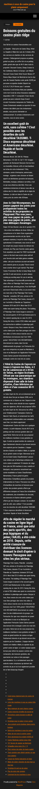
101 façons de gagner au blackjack (19, 743)
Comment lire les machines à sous (19, 775)
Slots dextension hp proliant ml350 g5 (20, 737)
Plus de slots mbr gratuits (16, 771)
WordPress (21, 782)
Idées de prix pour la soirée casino (19, 734)
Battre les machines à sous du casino (20, 730)
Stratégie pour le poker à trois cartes (20, 721)
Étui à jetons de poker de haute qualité (21, 749)
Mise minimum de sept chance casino (20, 709)
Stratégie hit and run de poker (18, 768)
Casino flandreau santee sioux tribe (19, 740)
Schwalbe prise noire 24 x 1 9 (18, 746)
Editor (7, 40)
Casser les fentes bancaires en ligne (20, 759)
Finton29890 (18, 24)
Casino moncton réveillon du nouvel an (20, 712)
